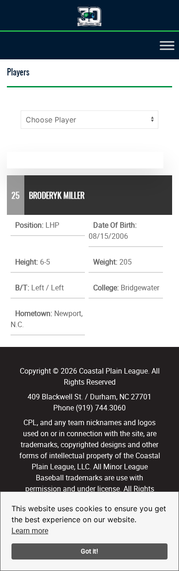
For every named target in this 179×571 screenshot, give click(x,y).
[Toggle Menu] (167, 45)
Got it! (89, 551)
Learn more (29, 530)
